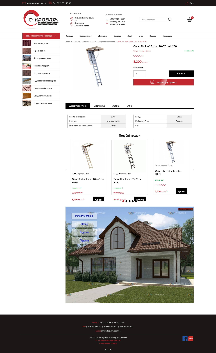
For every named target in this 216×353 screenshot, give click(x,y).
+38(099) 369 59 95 (117, 22)
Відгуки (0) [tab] (99, 106)
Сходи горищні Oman (106, 41)
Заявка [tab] (115, 106)
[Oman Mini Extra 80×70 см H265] (171, 152)
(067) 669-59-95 (109, 326)
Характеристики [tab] (77, 106)
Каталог (77, 41)
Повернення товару (108, 343)
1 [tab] (123, 201)
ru (106, 349)
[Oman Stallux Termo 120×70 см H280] (88, 156)
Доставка (102, 36)
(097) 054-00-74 (93, 326)
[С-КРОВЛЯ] (39, 19)
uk (110, 349)
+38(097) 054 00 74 (117, 19)
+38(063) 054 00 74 (117, 24)
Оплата (117, 36)
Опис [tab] (129, 106)
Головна (69, 36)
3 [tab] (129, 201)
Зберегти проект (185, 209)
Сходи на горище (89, 41)
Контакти (167, 36)
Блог (141, 36)
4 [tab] (133, 201)
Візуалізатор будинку (166, 82)
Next (193, 169)
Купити (181, 73)
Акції (130, 36)
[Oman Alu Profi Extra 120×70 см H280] (96, 67)
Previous (66, 169)
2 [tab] (126, 201)
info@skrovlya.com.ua (36, 3)
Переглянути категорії (41, 35)
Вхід (192, 3)
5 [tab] (136, 201)
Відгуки (153, 36)
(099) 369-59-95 (125, 326)
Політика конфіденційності (108, 340)
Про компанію (86, 36)
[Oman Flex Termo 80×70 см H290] (130, 156)
